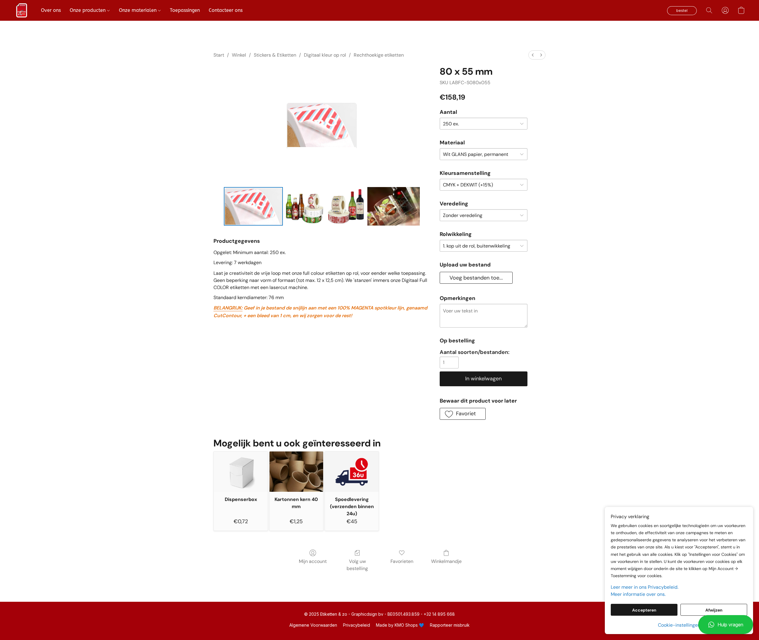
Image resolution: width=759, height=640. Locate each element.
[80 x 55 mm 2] (345, 206)
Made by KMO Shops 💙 (400, 625)
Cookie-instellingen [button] (679, 625)
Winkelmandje (446, 561)
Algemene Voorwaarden (313, 625)
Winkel (239, 55)
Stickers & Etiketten (275, 55)
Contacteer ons (226, 10)
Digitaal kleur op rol (325, 55)
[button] (725, 624)
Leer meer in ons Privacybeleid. (644, 587)
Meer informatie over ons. (638, 594)
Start (218, 55)
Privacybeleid (356, 625)
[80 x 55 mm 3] (393, 206)
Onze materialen (138, 10)
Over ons (51, 10)
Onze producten (88, 10)
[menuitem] (533, 55)
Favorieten (401, 561)
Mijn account (313, 561)
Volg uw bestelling (357, 565)
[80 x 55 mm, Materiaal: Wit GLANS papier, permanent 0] (253, 206)
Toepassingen (185, 10)
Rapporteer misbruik (450, 625)
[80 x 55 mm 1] (304, 206)
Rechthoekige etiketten (379, 55)
